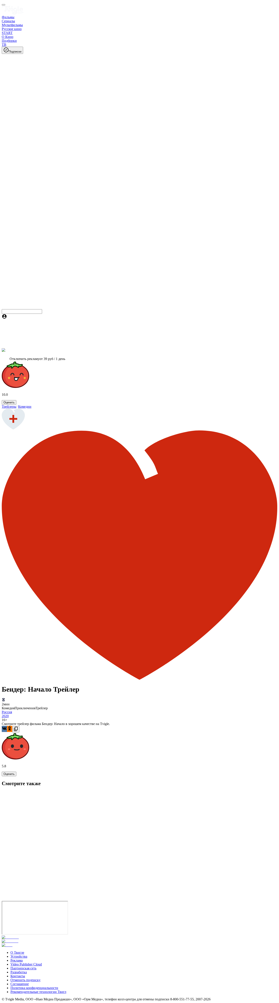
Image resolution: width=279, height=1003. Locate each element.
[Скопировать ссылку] (15, 729)
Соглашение (19, 984)
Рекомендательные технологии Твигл (38, 992)
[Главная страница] (13, 13)
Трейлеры (9, 406)
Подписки (15, 51)
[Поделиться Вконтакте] (4, 729)
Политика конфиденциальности (34, 988)
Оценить (9, 402)
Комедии (24, 406)
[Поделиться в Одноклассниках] (9, 729)
